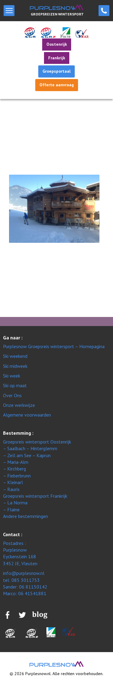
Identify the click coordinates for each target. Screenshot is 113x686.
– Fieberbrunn (17, 476)
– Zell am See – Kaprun (27, 455)
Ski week (11, 376)
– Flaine (11, 509)
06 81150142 (33, 587)
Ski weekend (15, 356)
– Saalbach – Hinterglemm (30, 448)
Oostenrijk (56, 44)
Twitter (12, 299)
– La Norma (15, 503)
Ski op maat (15, 385)
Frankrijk (56, 58)
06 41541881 (32, 593)
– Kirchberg (14, 469)
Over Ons (12, 395)
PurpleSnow (57, 664)
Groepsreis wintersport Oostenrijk (37, 442)
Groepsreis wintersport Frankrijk (35, 496)
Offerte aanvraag (56, 84)
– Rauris (11, 489)
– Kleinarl (13, 482)
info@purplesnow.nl (23, 573)
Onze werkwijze (19, 405)
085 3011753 (104, 10)
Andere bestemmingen (25, 516)
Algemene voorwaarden (27, 415)
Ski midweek (15, 366)
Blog (12, 274)
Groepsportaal (56, 71)
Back (8, 151)
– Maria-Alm (15, 462)
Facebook (12, 285)
